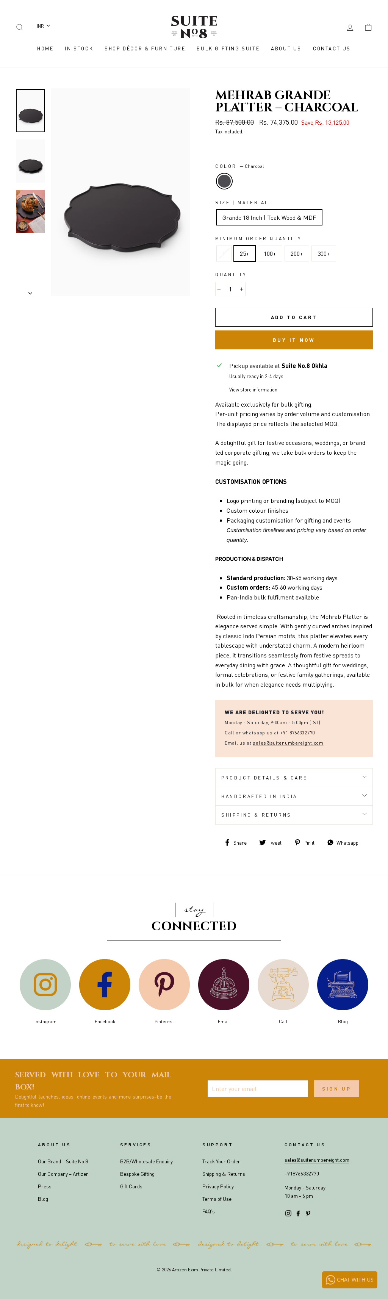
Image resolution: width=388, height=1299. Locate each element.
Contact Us (332, 48)
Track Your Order (221, 1161)
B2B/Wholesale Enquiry (146, 1161)
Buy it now (294, 339)
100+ (270, 253)
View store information (253, 390)
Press (45, 1186)
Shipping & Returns (256, 815)
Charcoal (224, 181)
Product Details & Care (264, 778)
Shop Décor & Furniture (145, 48)
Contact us (305, 1144)
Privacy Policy (218, 1186)
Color (239, 166)
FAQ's (208, 1211)
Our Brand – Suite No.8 (63, 1161)
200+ (297, 253)
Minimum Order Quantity (258, 238)
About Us (286, 48)
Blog (43, 1199)
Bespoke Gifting (137, 1174)
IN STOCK (79, 48)
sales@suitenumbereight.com (317, 1160)
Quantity (231, 274)
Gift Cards (131, 1186)
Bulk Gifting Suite (228, 48)
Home (45, 48)
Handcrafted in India (259, 796)
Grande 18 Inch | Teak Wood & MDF (269, 217)
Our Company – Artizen (63, 1174)
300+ (324, 253)
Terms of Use (217, 1199)
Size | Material (242, 202)
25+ (244, 253)
